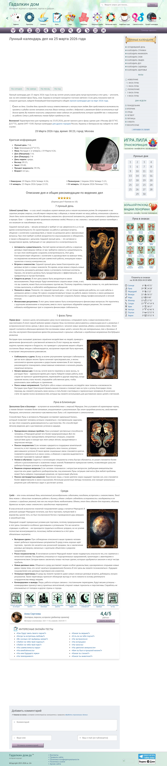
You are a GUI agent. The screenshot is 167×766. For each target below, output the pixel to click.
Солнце (131, 285)
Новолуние (133, 79)
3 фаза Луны (133, 92)
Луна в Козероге (130, 267)
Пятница (131, 118)
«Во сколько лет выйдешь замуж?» (32, 639)
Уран (130, 306)
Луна (130, 288)
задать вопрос (105, 620)
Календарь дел (134, 63)
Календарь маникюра (137, 53)
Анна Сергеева (32, 613)
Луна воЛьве (140, 244)
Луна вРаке (130, 244)
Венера (131, 294)
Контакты (54, 755)
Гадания (16, 24)
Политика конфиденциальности (64, 759)
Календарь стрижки (136, 50)
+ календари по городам (141, 129)
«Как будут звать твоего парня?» (31, 633)
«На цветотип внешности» (84, 647)
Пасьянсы (83, 24)
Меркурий (132, 291)
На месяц (45, 88)
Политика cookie (57, 761)
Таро (70, 24)
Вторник (131, 109)
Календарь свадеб (135, 60)
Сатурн (131, 303)
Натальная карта (111, 24)
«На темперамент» (24, 656)
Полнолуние (134, 89)
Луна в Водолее (141, 267)
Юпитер (131, 300)
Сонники (43, 24)
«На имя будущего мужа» (28, 653)
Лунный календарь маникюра (44, 606)
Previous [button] (7, 17)
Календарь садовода (137, 66)
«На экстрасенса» (80, 639)
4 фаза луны (133, 96)
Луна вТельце (141, 232)
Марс (130, 297)
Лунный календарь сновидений (85, 606)
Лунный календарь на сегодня (16, 606)
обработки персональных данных (76, 715)
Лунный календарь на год (113, 606)
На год (57, 88)
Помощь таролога (148, 30)
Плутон (131, 312)
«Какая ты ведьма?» (81, 633)
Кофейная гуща (124, 24)
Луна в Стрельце (151, 255)
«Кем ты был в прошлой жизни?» (87, 650)
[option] (16, 20)
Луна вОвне (130, 232)
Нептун (131, 309)
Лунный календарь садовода (99, 606)
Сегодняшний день (136, 47)
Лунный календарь (151, 24)
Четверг (130, 115)
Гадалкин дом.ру (20, 755)
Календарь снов (134, 57)
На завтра (31, 88)
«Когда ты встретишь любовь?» (30, 636)
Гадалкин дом (24, 4)
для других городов (61, 123)
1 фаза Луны (133, 83)
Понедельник (133, 105)
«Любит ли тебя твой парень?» (30, 641)
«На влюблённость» (25, 650)
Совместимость (138, 24)
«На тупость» (77, 644)
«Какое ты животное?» (82, 656)
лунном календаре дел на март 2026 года (89, 100)
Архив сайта (55, 763)
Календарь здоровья (137, 70)
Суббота (131, 122)
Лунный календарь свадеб (71, 606)
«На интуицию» (79, 641)
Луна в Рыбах (151, 267)
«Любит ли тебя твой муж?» (29, 644)
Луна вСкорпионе (140, 255)
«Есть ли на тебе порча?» (83, 636)
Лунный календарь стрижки (30, 606)
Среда (130, 112)
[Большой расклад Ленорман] (141, 208)
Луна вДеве (151, 244)
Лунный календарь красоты (57, 606)
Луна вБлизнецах (151, 232)
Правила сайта (56, 757)
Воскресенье (133, 125)
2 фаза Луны (133, 86)
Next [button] (160, 17)
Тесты (57, 24)
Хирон (130, 315)
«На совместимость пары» (28, 647)
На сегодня (16, 88)
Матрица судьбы (97, 24)
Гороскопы (29, 24)
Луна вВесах (130, 255)
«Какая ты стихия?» (81, 653)
